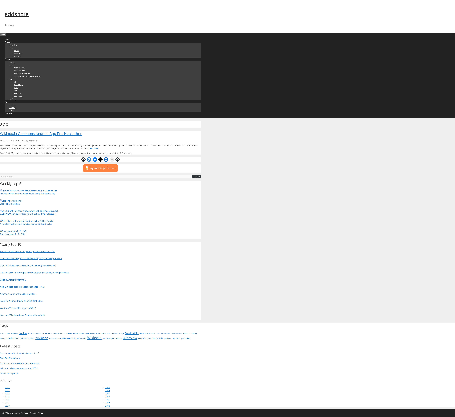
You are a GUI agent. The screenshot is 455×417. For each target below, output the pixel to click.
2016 (107, 397)
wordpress (168, 338)
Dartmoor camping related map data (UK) (20, 363)
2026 (7, 387)
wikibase (41, 338)
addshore (17, 14)
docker (23, 333)
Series (11, 65)
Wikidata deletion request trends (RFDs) (19, 368)
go (64, 333)
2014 (107, 403)
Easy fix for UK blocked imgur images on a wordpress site (27, 194)
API (8, 333)
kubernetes (114, 333)
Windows (152, 338)
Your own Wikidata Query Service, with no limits (22, 315)
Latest (11, 62)
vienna (42, 153)
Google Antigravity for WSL (13, 234)
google (75, 333)
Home (7, 39)
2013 (107, 406)
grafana (92, 333)
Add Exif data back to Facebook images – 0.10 (22, 287)
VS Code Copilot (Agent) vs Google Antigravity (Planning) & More (31, 258)
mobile (18, 153)
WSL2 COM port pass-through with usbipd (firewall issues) (28, 214)
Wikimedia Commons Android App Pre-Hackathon (41, 133)
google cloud (84, 333)
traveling (193, 333)
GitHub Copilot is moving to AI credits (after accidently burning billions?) (34, 273)
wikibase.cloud (68, 338)
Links (11, 111)
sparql (185, 333)
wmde (160, 338)
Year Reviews (19, 68)
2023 (7, 397)
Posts (7, 59)
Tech (8, 153)
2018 (107, 390)
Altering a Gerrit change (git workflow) (18, 294)
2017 (107, 394)
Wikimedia (18, 96)
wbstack (17, 56)
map (121, 333)
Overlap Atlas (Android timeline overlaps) (19, 353)
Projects (8, 42)
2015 (107, 400)
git (43, 333)
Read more (93, 148)
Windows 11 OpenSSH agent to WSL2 (18, 308)
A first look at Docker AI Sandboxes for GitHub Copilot (26, 224)
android (115, 153)
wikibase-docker (55, 338)
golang (17, 88)
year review (185, 338)
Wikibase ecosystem (22, 73)
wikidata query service (112, 338)
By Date (12, 99)
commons (102, 153)
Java (89, 153)
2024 (7, 394)
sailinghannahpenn (176, 333)
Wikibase (17, 93)
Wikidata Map (19, 71)
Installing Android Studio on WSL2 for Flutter (21, 301)
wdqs (32, 338)
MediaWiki (132, 333)
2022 (7, 400)
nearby (25, 153)
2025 (7, 390)
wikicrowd (18, 53)
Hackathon (51, 153)
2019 (107, 387)
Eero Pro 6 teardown (10, 204)
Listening (12, 108)
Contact (8, 113)
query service (165, 333)
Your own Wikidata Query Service (27, 76)
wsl (15, 91)
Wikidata (74, 153)
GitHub (48, 333)
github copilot (57, 333)
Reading (12, 105)
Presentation (150, 333)
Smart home (19, 85)
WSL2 (178, 338)
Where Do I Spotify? (9, 373)
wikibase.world (81, 338)
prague (82, 153)
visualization (12, 338)
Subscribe (196, 176)
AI (15, 82)
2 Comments (125, 153)
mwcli (16, 51)
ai (5, 333)
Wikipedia (142, 338)
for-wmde (38, 333)
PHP (142, 333)
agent (1, 333)
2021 (7, 403)
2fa (12, 153)
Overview (13, 45)
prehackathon (63, 153)
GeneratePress (36, 413)
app (109, 153)
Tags (11, 48)
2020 (7, 406)
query (94, 153)
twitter (2, 338)
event (31, 333)
